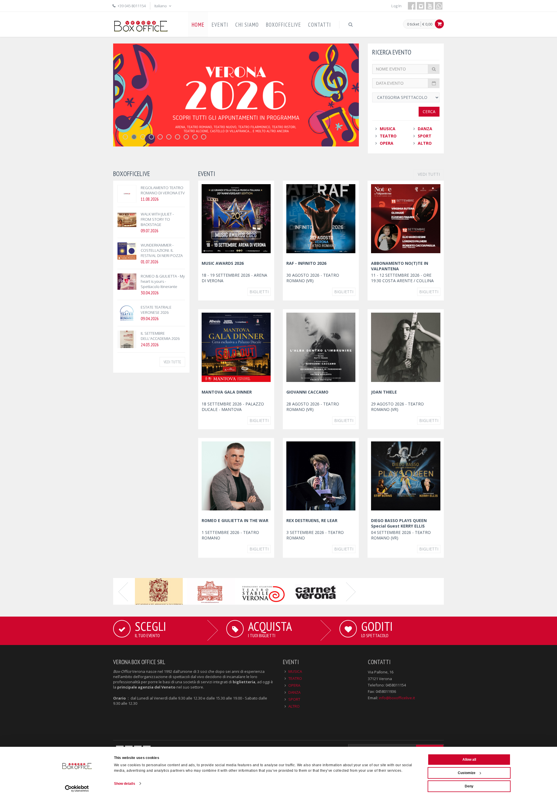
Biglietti (259, 291)
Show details (124, 784)
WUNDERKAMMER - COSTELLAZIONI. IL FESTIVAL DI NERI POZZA (162, 250)
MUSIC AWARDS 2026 (223, 263)
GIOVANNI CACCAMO (307, 392)
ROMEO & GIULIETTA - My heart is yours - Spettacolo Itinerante (163, 281)
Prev (123, 591)
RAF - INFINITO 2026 (306, 263)
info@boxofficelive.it (397, 697)
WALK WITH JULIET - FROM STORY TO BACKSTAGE (157, 219)
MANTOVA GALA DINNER (227, 392)
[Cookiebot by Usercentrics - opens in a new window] (77, 788)
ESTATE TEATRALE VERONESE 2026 (156, 310)
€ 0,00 (427, 24)
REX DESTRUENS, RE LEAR (311, 520)
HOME (198, 24)
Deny (469, 786)
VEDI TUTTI (429, 174)
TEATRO (388, 136)
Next (351, 591)
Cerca (429, 111)
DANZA (425, 128)
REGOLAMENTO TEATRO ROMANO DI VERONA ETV (163, 190)
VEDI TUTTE (172, 362)
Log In (396, 5)
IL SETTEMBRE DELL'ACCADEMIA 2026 (160, 336)
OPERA (386, 143)
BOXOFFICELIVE (283, 24)
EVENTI (219, 24)
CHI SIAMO (247, 24)
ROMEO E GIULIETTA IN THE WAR (235, 520)
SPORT (424, 136)
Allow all (469, 760)
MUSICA (387, 128)
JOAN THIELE (384, 392)
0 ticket (413, 24)
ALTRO (425, 143)
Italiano (161, 5)
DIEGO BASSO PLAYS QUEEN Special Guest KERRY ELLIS (399, 523)
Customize (466, 773)
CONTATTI (319, 24)
